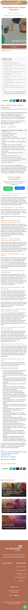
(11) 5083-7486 (21, 570)
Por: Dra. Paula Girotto (8, 162)
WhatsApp (8, 188)
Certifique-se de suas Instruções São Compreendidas (14, 146)
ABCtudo (24, 602)
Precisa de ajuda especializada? (9, 133)
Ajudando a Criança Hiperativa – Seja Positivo (12, 144)
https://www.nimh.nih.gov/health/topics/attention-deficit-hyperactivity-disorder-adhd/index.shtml (14, 453)
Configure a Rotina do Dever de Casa (11, 155)
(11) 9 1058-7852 (21, 566)
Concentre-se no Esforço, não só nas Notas (12, 157)
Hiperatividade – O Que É (8, 135)
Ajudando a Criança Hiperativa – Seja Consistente (13, 147)
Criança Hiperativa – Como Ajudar (10, 136)
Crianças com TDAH (6, 263)
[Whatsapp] (25, 607)
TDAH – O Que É (6, 132)
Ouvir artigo (14, 46)
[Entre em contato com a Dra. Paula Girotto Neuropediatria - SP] (10, 595)
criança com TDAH (6, 313)
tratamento (22, 209)
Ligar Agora (21, 188)
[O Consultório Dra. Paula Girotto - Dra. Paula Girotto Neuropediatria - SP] (11, 2)
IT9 (20, 602)
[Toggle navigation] (24, 2)
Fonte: (5, 90)
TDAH (15, 114)
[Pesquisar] (24, 475)
